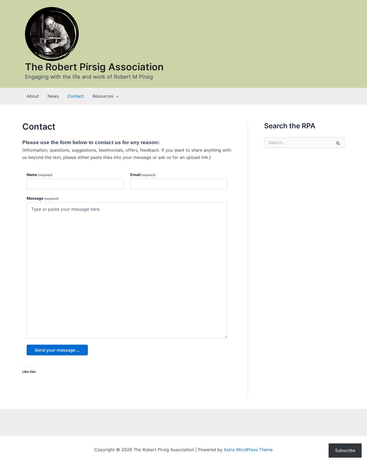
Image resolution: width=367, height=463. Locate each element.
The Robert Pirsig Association (94, 67)
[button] (116, 96)
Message (43, 198)
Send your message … (57, 350)
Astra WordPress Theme (248, 449)
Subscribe (345, 450)
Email (143, 174)
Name (39, 174)
